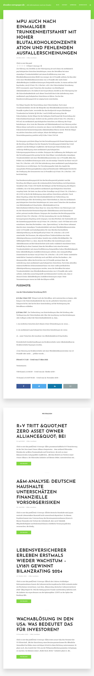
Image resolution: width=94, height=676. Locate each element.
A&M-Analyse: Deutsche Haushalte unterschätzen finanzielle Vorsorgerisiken (46, 492)
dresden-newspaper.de (14, 5)
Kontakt (64, 4)
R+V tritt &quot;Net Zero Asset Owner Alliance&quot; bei (41, 431)
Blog (57, 4)
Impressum (73, 4)
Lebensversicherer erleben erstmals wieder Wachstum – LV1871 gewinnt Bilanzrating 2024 (41, 561)
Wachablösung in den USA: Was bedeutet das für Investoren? (45, 624)
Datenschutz (83, 4)
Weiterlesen (24, 463)
